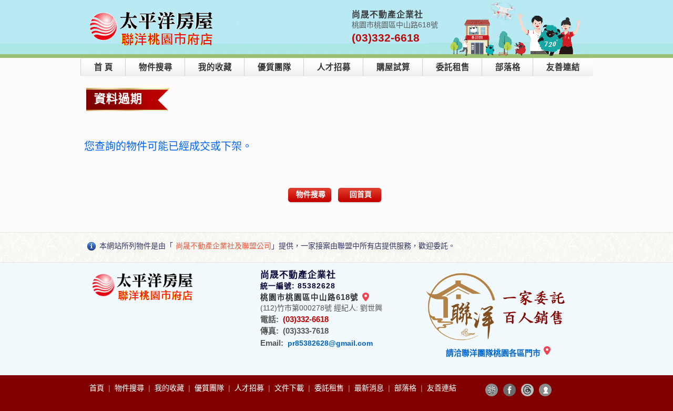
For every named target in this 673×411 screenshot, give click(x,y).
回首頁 (361, 194)
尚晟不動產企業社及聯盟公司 (223, 246)
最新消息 (370, 388)
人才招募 (334, 67)
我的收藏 (215, 67)
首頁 (97, 388)
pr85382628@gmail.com (330, 343)
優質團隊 (274, 67)
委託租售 (453, 67)
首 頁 (103, 67)
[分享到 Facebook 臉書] (509, 390)
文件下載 (290, 388)
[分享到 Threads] (527, 390)
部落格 (508, 67)
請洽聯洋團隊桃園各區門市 (494, 352)
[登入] (545, 390)
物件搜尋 (155, 67)
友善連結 (563, 67)
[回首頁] (153, 12)
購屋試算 (393, 67)
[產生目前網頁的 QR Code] (491, 390)
